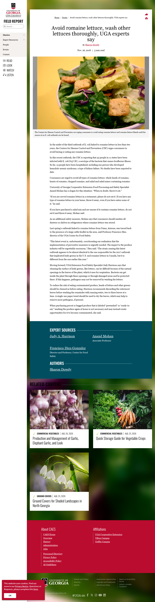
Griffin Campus (102, 541)
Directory (77, 582)
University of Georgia (55, 583)
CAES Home (49, 534)
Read (9, 60)
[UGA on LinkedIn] (104, 595)
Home (56, 17)
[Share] (146, 14)
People (6, 45)
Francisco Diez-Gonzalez (68, 348)
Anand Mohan (102, 336)
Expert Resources (10, 40)
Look (9, 65)
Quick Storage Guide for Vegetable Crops (121, 438)
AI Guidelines (49, 564)
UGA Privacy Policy (103, 585)
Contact (6, 54)
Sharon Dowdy (92, 45)
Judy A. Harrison (62, 336)
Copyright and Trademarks (106, 582)
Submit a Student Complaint (125, 585)
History (46, 541)
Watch (10, 70)
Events (6, 49)
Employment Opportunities (106, 579)
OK (10, 595)
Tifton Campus (102, 538)
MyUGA (76, 585)
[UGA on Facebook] (88, 595)
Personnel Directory (52, 554)
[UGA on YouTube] (100, 595)
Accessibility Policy (52, 561)
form (35, 589)
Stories (6, 35)
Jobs (45, 549)
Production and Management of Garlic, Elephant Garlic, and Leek (56, 440)
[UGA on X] (92, 595)
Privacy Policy (50, 557)
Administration (50, 545)
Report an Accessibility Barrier (127, 580)
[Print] (146, 18)
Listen (10, 75)
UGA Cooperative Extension (108, 534)
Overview (47, 538)
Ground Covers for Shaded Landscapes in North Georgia (57, 503)
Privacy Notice (21, 586)
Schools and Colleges (81, 579)
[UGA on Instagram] (96, 595)
